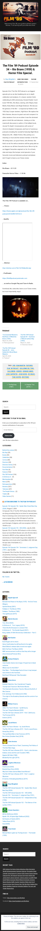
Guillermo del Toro (27, 368)
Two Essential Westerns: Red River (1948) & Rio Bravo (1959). (10, 337)
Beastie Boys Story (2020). (10, 769)
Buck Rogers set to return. (10, 641)
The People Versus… (8, 491)
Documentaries (7, 467)
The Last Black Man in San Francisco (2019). (16, 734)
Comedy (5, 873)
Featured (29, 365)
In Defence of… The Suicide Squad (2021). (15, 630)
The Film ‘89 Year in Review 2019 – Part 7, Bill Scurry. (18, 713)
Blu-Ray (4, 452)
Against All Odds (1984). (10, 755)
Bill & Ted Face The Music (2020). (12, 649)
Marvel (18, 880)
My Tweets (5, 577)
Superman (15, 886)
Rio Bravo (31, 374)
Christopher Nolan (31, 871)
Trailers (4, 494)
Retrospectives (22, 82)
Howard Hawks (28, 371)
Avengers (19, 871)
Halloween (11, 371)
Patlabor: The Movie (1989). (11, 611)
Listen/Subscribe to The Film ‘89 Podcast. (20, 502)
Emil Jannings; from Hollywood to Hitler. (14, 694)
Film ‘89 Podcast (9, 82)
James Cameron (14, 877)
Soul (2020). (6, 824)
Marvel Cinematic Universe (27, 880)
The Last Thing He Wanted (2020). (13, 710)
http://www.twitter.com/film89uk (16, 898)
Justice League (24, 877)
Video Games (6, 496)
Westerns (25, 377)
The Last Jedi (32, 886)
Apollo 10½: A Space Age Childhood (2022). (16, 816)
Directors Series (22, 79)
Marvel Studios (7, 882)
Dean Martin (20, 365)
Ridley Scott (28, 882)
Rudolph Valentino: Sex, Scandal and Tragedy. (16, 684)
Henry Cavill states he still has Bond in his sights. (17, 644)
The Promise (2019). (8, 715)
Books (4, 455)
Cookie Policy (21, 923)
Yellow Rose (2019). (8, 821)
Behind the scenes (8, 450)
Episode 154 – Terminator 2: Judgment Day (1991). (18, 795)
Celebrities (5, 457)
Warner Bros (10, 888)
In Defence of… (7, 477)
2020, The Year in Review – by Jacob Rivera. (16, 726)
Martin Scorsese (11, 880)
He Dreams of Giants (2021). (11, 819)
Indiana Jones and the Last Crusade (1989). (16, 753)
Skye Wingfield (10, 79)
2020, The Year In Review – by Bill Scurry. (15, 708)
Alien (27, 869)
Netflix (13, 882)
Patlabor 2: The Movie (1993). (11, 609)
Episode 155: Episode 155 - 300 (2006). (14, 528)
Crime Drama (11, 873)
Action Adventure (21, 869)
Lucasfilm (31, 877)
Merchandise (6, 479)
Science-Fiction (7, 884)
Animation (32, 869)
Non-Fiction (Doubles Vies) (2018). (13, 736)
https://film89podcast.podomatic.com (14, 278)
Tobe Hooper (16, 377)
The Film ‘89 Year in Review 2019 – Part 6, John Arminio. (20, 750)
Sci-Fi (33, 882)
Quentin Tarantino (20, 882)
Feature (33, 79)
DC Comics (18, 873)
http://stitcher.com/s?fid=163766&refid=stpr (16, 268)
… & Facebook (7, 582)
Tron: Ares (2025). (8, 623)
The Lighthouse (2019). (9, 614)
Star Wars (27, 884)
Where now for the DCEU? (10, 668)
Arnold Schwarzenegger (9, 871)
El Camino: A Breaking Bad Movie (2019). (15, 779)
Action (14, 869)
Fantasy (35, 873)
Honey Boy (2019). (8, 731)
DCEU (23, 873)
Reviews (5, 486)
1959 (13, 365)
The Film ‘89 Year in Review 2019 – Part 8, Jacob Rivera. (19, 729)
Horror (19, 371)
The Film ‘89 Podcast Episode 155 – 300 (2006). (17, 793)
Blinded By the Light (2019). (11, 757)
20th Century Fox (7, 869)
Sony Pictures (15, 884)
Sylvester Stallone (23, 886)
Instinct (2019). (7, 717)
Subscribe (8, 436)
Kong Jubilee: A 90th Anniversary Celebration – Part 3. (19, 632)
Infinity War (32, 875)
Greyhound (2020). (8, 767)
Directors (5, 462)
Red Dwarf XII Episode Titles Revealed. (14, 675)
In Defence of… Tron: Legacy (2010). (13, 625)
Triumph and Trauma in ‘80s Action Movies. (15, 686)
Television (5, 489)
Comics (4, 460)
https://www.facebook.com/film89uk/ (19, 901)
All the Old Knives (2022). (10, 814)
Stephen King (33, 884)
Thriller (5, 888)
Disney (27, 873)
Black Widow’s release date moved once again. (17, 646)
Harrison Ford (21, 875)
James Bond (6, 877)
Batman (24, 871)
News (4, 481)
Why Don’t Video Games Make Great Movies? (16, 771)
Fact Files (5, 469)
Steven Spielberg (7, 886)
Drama (31, 873)
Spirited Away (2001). (9, 606)
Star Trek (21, 884)
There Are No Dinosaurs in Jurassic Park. (15, 628)
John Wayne (23, 374)
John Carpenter (12, 374)
